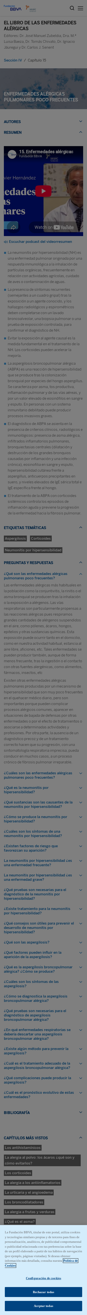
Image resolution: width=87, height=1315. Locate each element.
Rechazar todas (43, 1292)
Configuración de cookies (43, 1278)
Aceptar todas (43, 1306)
